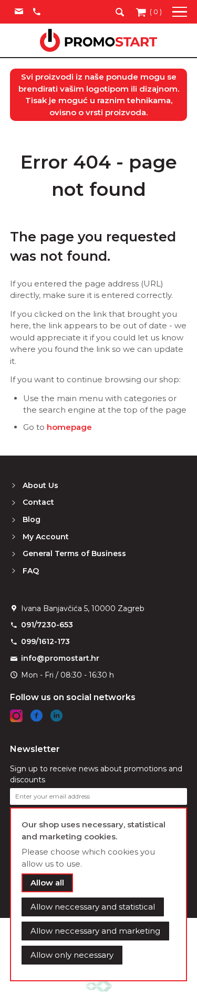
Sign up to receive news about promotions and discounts (96, 774)
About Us (40, 485)
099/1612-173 (45, 641)
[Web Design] (99, 986)
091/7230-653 (47, 624)
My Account (46, 536)
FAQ (31, 570)
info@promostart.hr (60, 658)
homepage (69, 427)
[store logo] (98, 40)
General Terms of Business (74, 553)
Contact (38, 502)
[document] (99, 894)
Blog (31, 519)
